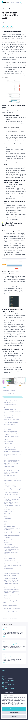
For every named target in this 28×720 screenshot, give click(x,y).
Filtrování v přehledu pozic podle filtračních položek (12, 412)
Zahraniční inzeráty (8, 531)
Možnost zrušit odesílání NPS (10, 558)
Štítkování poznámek (8, 556)
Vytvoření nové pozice (8, 417)
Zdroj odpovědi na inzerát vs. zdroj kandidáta (11, 553)
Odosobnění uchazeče (8, 568)
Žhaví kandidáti (7, 434)
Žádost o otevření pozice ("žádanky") (11, 562)
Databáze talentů (7, 407)
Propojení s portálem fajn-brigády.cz (11, 583)
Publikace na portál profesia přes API (11, 589)
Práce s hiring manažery (9, 427)
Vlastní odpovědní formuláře (9, 406)
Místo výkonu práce (8, 542)
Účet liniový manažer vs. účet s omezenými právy (12, 481)
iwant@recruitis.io (9, 688)
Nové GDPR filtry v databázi (9, 509)
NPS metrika (6, 524)
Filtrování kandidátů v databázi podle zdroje (12, 433)
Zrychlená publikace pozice (9, 560)
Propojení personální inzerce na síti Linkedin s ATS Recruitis (13, 490)
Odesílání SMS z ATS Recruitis (10, 575)
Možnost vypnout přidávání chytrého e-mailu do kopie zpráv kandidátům (12, 461)
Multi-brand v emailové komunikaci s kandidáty (11, 521)
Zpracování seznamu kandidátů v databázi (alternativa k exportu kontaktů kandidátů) (12, 487)
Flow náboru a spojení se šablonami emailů (12, 496)
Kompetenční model (8, 414)
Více (4, 636)
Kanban (5, 483)
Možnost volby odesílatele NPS (10, 466)
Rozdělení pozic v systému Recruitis (11, 415)
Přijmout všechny (14, 709)
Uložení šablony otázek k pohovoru (11, 547)
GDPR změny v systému (8, 441)
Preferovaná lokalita (8, 544)
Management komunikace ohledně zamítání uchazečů (13, 507)
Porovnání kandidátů (8, 443)
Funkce (4, 673)
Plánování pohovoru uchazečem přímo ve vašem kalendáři (12, 550)
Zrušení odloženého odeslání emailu (11, 578)
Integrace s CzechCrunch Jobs (10, 404)
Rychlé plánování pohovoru (9, 439)
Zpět (4, 387)
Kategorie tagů (7, 421)
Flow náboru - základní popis (9, 563)
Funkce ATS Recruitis (15, 7)
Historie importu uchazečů (9, 526)
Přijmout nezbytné (14, 712)
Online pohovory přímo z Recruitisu (11, 438)
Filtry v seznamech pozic (9, 523)
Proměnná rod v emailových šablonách (11, 436)
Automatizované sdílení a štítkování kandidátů (11, 464)
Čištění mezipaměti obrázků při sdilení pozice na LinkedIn (11, 500)
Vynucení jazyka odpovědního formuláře (12, 470)
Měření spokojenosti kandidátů (10, 424)
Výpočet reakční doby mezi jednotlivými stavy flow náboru (12, 597)
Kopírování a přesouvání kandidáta (11, 492)
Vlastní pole (6, 540)
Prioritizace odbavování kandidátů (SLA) (12, 505)
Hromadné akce (7, 577)
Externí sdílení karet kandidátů (10, 449)
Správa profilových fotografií (9, 485)
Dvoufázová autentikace (9, 457)
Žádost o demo (17, 673)
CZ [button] (3, 5)
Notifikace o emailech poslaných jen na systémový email (12, 473)
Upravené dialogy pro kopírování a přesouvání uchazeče (11, 503)
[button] (24, 2)
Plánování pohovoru (8, 426)
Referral (5, 516)
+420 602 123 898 (9, 684)
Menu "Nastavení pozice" (9, 458)
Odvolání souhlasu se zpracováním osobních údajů (13, 585)
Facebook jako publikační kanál (10, 409)
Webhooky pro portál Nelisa (9, 475)
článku (6, 77)
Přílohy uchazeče (7, 537)
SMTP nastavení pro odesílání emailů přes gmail (12, 566)
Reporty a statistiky (8, 511)
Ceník (10, 673)
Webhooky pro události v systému (10, 546)
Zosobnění (6, 477)
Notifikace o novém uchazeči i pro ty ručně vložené (12, 455)
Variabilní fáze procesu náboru (10, 447)
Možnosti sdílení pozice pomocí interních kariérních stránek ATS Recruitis (12, 581)
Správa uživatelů (7, 518)
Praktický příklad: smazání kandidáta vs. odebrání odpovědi (12, 529)
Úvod (3, 7)
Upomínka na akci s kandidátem (10, 587)
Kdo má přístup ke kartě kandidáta (11, 570)
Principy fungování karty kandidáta (11, 494)
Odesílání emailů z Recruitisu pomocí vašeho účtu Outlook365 (11, 592)
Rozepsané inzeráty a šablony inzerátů (11, 573)
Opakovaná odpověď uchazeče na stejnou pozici (12, 468)
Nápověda (8, 7)
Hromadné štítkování (8, 399)
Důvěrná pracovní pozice (9, 539)
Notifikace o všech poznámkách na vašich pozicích (12, 445)
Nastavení (14, 716)
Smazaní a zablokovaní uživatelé (10, 515)
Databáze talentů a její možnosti (10, 478)
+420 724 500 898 (9, 680)
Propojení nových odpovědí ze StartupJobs (12, 400)
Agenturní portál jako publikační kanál (11, 419)
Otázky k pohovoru (7, 429)
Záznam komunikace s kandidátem (11, 422)
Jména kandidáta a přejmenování (10, 555)
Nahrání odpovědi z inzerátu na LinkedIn (12, 497)
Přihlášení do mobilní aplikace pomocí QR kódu (12, 533)
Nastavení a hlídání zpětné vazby (10, 431)
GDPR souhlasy (7, 513)
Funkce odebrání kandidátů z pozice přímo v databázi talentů (12, 595)
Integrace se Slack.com (8, 402)
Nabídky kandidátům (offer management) (12, 535)
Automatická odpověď (8, 571)
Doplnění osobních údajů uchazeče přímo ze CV (13, 452)
